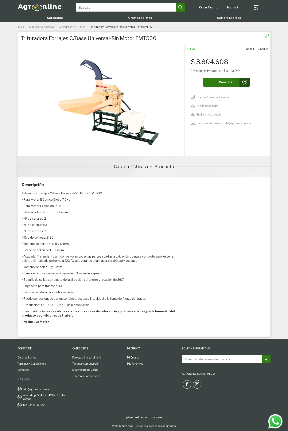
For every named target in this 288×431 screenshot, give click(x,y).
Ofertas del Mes (140, 17)
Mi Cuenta (133, 357)
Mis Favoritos (135, 363)
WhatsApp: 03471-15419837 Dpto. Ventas (44, 397)
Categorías (55, 17)
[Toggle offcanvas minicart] (256, 7)
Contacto (23, 369)
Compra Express (229, 17)
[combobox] (130, 7)
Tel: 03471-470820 (35, 405)
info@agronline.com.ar (36, 389)
